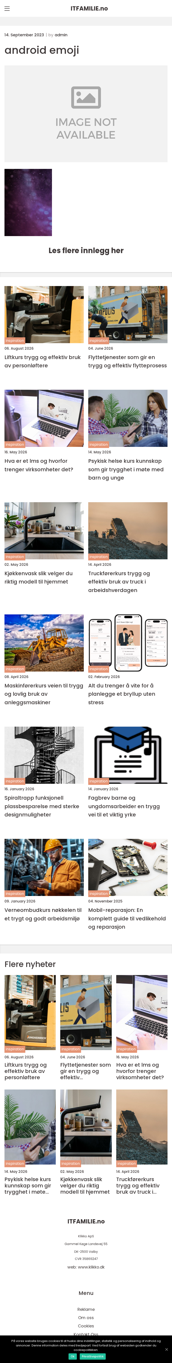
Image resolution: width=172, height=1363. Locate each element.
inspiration (15, 340)
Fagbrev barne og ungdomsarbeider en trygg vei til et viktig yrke (124, 806)
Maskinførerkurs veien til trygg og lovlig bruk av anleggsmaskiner (43, 694)
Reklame (86, 1309)
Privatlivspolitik (92, 1356)
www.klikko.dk (91, 1267)
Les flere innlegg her (86, 250)
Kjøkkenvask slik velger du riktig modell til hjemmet (38, 577)
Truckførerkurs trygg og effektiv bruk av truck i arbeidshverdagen (119, 582)
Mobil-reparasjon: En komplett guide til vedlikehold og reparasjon (127, 918)
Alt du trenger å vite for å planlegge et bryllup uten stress (121, 694)
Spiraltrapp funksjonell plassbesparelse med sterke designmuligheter (41, 806)
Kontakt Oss (86, 1334)
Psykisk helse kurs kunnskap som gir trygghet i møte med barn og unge (126, 469)
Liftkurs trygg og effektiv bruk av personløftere (42, 361)
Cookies (86, 1326)
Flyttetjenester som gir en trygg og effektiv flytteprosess (127, 361)
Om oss (86, 1317)
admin (61, 35)
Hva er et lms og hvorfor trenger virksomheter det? (38, 465)
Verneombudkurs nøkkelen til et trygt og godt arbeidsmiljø (43, 914)
